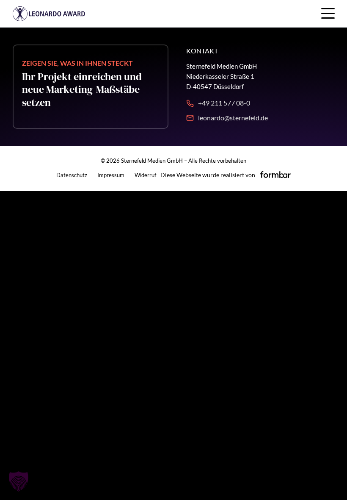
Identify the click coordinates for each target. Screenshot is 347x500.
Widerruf (145, 175)
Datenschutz (71, 175)
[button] (18, 481)
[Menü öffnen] (328, 12)
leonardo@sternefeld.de (233, 118)
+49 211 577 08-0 (224, 103)
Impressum (110, 175)
